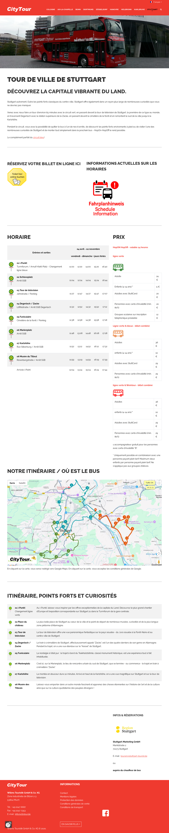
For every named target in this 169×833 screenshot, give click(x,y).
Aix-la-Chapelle (65, 9)
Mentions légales (68, 796)
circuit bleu (38, 137)
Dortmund (88, 9)
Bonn (78, 9)
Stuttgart (152, 9)
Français (157, 2)
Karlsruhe (139, 9)
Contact (64, 793)
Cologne (50, 9)
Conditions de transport (71, 807)
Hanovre (114, 9)
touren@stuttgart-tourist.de (134, 756)
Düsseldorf (101, 9)
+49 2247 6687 (19, 807)
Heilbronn (126, 9)
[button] (12, 41)
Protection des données (71, 800)
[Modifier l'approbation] (8, 824)
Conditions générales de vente (75, 803)
